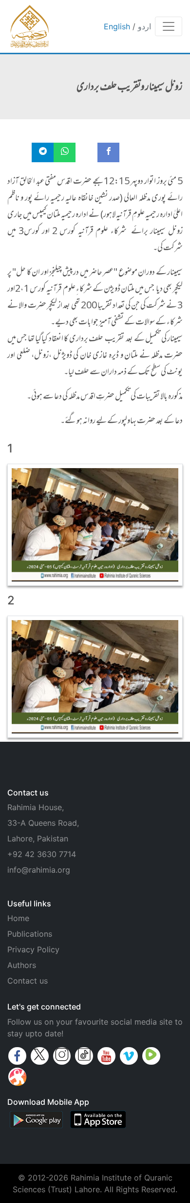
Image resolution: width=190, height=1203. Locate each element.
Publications (29, 934)
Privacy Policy (33, 949)
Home (18, 918)
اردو (144, 26)
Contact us (27, 981)
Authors (21, 965)
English (117, 26)
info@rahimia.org (38, 870)
